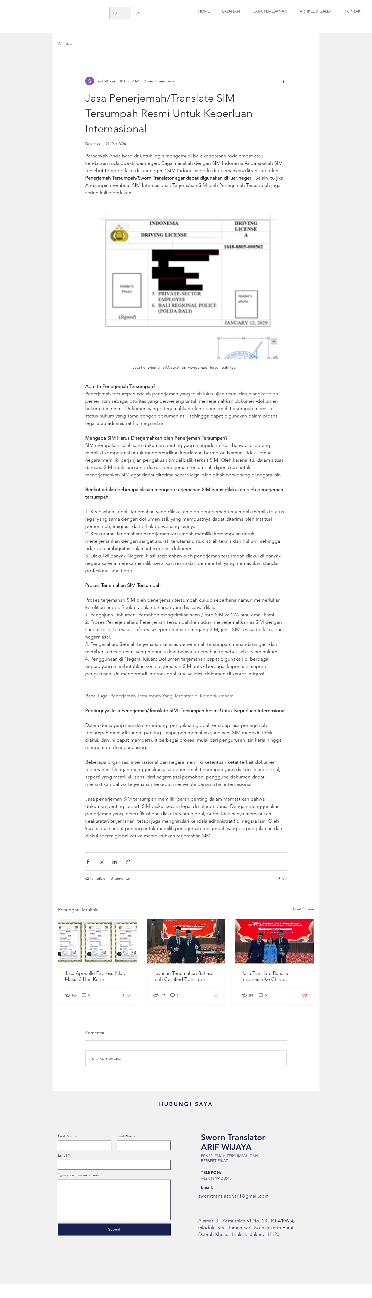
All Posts (65, 43)
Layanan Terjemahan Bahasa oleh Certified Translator (183, 976)
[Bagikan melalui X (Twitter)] (101, 861)
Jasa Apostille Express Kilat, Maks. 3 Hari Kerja (95, 976)
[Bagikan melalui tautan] (127, 861)
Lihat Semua (303, 908)
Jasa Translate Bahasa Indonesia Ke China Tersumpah (265, 976)
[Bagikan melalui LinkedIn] (114, 861)
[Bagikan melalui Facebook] (87, 861)
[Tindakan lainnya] (283, 81)
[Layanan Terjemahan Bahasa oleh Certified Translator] (186, 941)
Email (62, 1155)
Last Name (126, 1136)
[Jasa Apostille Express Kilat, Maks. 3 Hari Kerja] (97, 941)
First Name (67, 1136)
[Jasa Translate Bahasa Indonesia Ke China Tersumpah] (274, 941)
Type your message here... (80, 1175)
